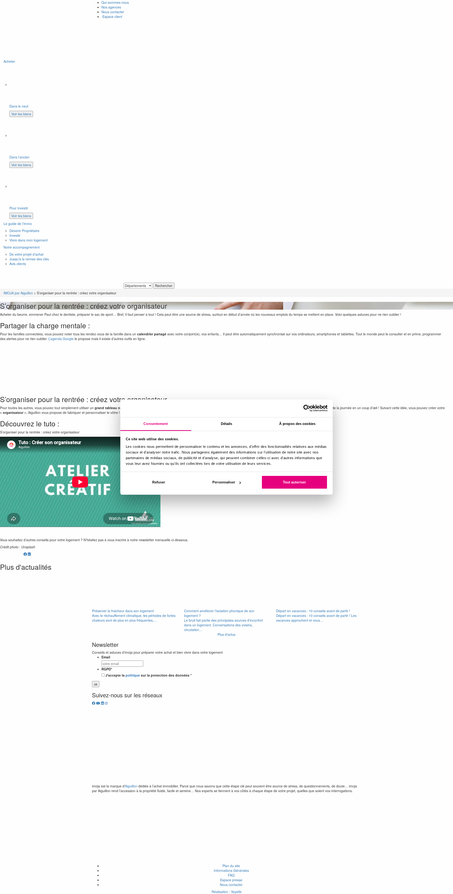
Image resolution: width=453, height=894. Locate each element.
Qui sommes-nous (115, 2)
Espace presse (231, 879)
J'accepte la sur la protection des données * (148, 675)
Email (105, 657)
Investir (14, 235)
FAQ (231, 875)
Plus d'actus (226, 634)
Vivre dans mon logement (28, 240)
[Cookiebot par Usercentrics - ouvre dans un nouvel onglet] (306, 408)
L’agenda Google (61, 338)
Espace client (111, 16)
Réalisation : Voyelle (227, 891)
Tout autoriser (294, 482)
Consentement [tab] (155, 424)
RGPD (106, 669)
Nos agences (111, 7)
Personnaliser (223, 482)
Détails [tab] (226, 424)
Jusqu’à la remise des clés (29, 259)
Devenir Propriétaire (24, 230)
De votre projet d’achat (26, 254)
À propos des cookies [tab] (297, 424)
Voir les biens (21, 114)
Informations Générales (231, 870)
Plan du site (231, 865)
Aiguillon (131, 786)
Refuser (158, 482)
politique (133, 675)
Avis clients (17, 263)
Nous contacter (112, 11)
